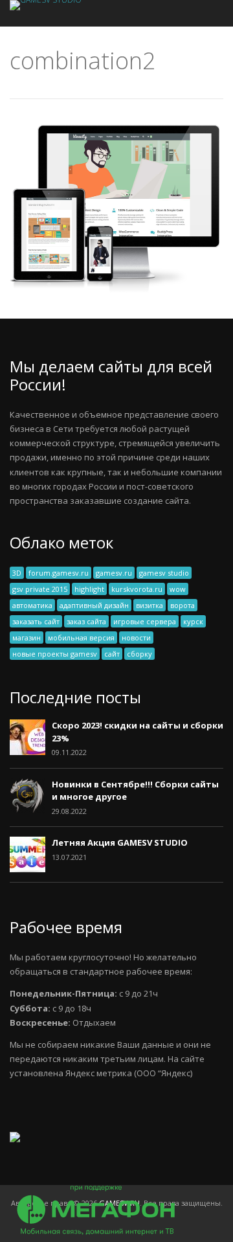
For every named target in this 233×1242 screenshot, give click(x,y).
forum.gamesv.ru (58, 573)
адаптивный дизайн (94, 605)
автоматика (32, 605)
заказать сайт (36, 621)
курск (193, 621)
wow (178, 589)
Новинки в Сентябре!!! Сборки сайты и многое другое (135, 790)
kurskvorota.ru (136, 589)
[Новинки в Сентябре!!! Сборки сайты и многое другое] (27, 811)
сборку (139, 654)
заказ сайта (86, 621)
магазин (26, 637)
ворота (182, 605)
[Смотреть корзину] (196, 13)
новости (136, 637)
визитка (149, 605)
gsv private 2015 (39, 589)
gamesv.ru (114, 573)
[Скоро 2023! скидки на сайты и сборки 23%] (27, 752)
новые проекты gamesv (54, 654)
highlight (89, 589)
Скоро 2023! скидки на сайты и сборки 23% (137, 731)
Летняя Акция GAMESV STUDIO (120, 842)
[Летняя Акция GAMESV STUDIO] (27, 869)
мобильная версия (81, 637)
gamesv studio (164, 573)
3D (16, 573)
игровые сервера (144, 621)
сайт (112, 654)
